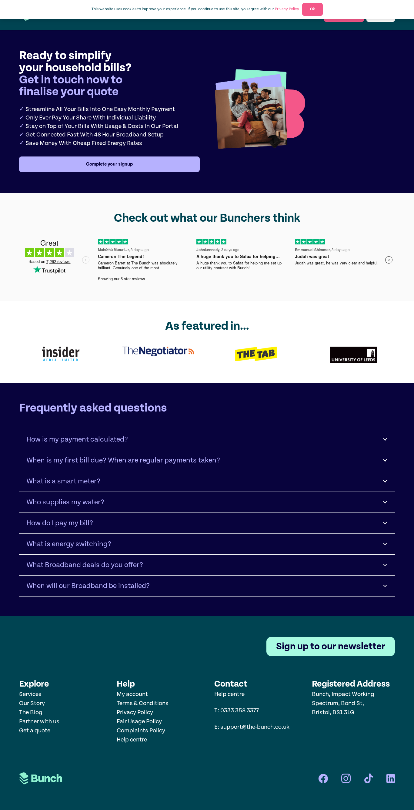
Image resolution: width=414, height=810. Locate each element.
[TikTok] (368, 778)
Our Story (32, 703)
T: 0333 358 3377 (236, 710)
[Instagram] (346, 778)
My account (132, 694)
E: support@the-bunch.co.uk (251, 727)
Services (30, 694)
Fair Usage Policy (139, 721)
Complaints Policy (141, 730)
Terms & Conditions (143, 703)
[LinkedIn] (390, 778)
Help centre (132, 739)
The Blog (30, 712)
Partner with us (39, 721)
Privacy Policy (135, 712)
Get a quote (34, 730)
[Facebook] (323, 778)
